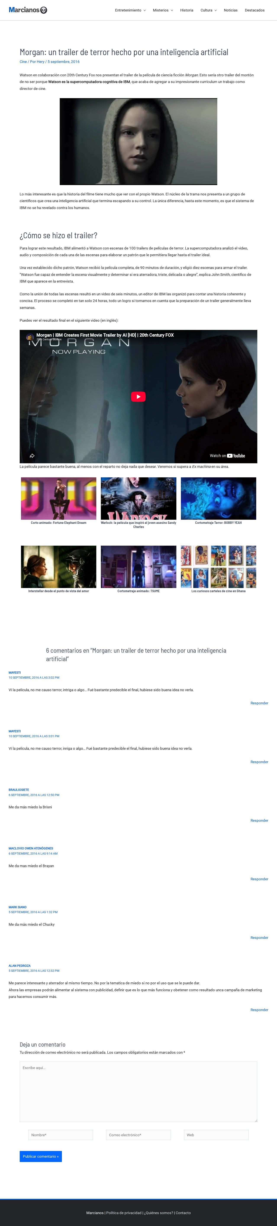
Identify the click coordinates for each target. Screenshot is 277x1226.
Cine (23, 61)
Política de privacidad (124, 1213)
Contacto (183, 1213)
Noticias (231, 10)
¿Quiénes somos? (158, 1213)
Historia (186, 10)
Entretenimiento (128, 10)
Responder (259, 703)
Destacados (255, 10)
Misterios (161, 10)
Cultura (206, 10)
